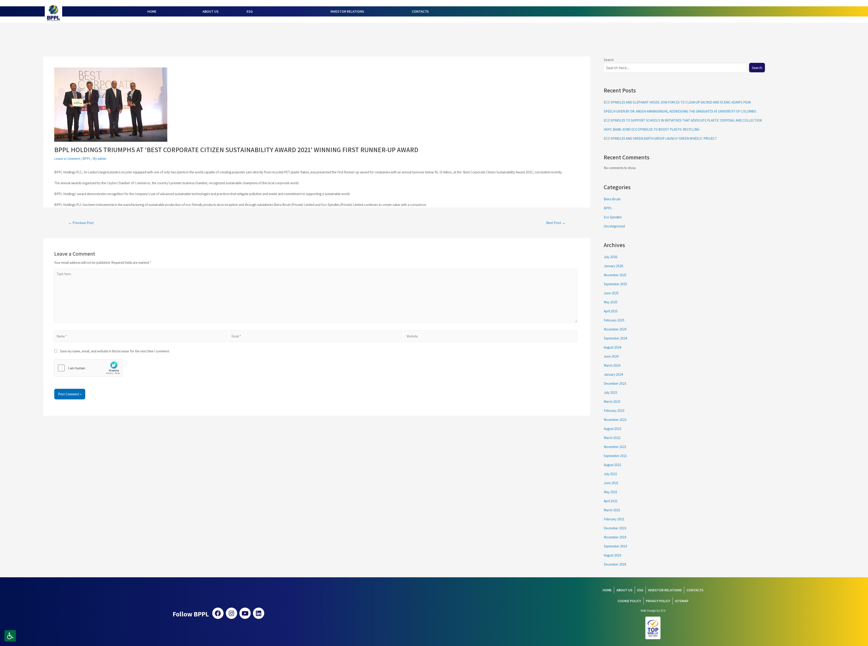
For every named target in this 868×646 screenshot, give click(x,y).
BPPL (87, 158)
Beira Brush (612, 199)
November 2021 (615, 447)
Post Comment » (69, 394)
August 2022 (612, 429)
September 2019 (615, 546)
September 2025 (615, 284)
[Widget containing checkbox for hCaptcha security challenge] (88, 368)
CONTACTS (420, 11)
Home (607, 590)
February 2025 (614, 320)
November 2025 (615, 275)
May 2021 (610, 492)
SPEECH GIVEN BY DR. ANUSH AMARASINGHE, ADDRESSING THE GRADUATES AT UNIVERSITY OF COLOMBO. (680, 111)
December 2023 (615, 383)
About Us (624, 590)
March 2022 (612, 438)
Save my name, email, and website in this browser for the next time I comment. (113, 351)
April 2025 (611, 311)
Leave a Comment (67, 158)
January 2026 (613, 266)
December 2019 (615, 528)
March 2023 (612, 401)
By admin (99, 158)
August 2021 (612, 465)
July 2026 (610, 257)
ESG (250, 11)
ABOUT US (211, 11)
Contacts (694, 590)
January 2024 (613, 374)
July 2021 (610, 474)
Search (757, 67)
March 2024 (612, 365)
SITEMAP (682, 601)
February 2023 (614, 410)
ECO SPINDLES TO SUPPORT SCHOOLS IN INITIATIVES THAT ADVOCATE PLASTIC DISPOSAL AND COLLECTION (683, 120)
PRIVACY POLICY (658, 601)
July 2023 (610, 392)
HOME (151, 11)
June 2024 (611, 356)
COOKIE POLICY (629, 601)
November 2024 (615, 329)
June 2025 (611, 293)
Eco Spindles (613, 217)
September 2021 (615, 456)
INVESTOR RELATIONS (347, 11)
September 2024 (615, 338)
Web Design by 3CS (653, 610)
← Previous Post (81, 222)
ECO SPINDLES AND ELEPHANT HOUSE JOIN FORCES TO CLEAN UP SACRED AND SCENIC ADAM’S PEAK (677, 102)
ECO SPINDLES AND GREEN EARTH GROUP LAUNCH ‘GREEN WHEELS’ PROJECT (660, 138)
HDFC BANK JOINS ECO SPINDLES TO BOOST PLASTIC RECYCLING (651, 129)
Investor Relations (665, 590)
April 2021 (611, 501)
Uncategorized (614, 226)
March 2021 (612, 510)
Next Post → (555, 222)
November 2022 (615, 419)
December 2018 (615, 564)
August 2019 (612, 555)
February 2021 (614, 519)
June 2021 (611, 483)
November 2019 (615, 537)
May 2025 (610, 302)
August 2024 (612, 347)
